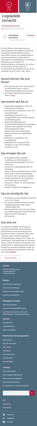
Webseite (12, 252)
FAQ (6, 214)
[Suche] (31, 393)
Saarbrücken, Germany (11, 26)
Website (31, 35)
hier (13, 95)
